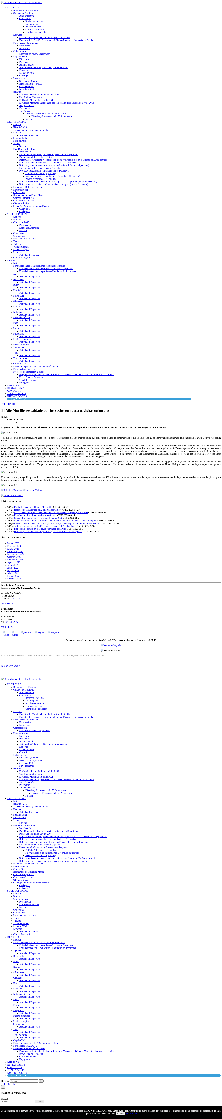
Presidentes (24, 108)
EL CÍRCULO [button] (14, 7)
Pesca (16, 328)
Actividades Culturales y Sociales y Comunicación (43, 67)
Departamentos (20, 56)
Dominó (17, 290)
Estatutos (17, 35)
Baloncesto (18, 279)
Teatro (16, 241)
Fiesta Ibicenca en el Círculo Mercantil (32, 507)
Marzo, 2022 (13, 576)
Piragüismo (18, 333)
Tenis (15, 352)
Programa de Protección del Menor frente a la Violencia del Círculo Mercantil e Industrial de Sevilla (66, 374)
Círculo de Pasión (21, 222)
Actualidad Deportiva (29, 276)
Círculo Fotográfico (22, 257)
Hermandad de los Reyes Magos (28, 195)
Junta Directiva (26, 15)
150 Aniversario (27, 111)
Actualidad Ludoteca (29, 255)
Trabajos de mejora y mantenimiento (30, 130)
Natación (17, 312)
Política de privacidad (73, 655)
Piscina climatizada (22, 339)
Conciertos (18, 233)
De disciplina (31, 24)
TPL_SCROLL (8, 1084)
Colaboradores (20, 51)
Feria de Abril (19, 140)
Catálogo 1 (24, 208)
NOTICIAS (13, 385)
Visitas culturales (21, 246)
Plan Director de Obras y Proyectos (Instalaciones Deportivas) (48, 154)
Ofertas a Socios (21, 203)
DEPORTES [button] (13, 260)
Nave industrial (26, 89)
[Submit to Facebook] (12, 490)
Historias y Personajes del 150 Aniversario (45, 113)
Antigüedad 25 (26, 105)
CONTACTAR (14, 391)
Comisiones (25, 18)
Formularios (25, 45)
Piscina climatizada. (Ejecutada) (40, 179)
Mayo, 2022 (13, 570)
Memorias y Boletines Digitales (28, 187)
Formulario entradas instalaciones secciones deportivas (39, 266)
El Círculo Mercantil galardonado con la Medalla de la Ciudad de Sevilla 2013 (56, 102)
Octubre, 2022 (14, 557)
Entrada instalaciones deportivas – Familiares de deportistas (47, 271)
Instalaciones (19, 78)
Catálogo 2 (24, 211)
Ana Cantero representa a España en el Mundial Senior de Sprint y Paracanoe (51, 512)
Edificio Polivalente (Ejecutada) (40, 173)
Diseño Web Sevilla (10, 666)
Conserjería (24, 75)
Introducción (25, 151)
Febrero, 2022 (14, 578)
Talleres (17, 244)
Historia (17, 92)
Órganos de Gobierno (23, 13)
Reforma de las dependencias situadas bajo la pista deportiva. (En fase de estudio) (58, 181)
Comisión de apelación (36, 32)
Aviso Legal (54, 655)
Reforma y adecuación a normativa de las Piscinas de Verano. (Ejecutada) (54, 165)
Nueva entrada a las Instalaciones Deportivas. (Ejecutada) (52, 176)
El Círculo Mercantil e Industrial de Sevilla (39, 94)
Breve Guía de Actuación (31, 377)
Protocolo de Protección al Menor (29, 371)
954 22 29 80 (12, 622)
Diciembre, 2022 (15, 551)
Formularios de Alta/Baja (25, 369)
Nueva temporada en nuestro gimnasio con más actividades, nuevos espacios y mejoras (55, 520)
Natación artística (21, 317)
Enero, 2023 (13, 548)
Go (41, 1081)
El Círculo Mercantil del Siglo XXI (36, 100)
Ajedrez (17, 274)
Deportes (23, 70)
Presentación (25, 225)
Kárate (16, 306)
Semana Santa (20, 138)
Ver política (131, 1113)
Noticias (29, 119)
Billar (16, 285)
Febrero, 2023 (14, 546)
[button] (9, 404)
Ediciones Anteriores (29, 227)
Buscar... (5, 1081)
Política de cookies (95, 655)
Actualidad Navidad (29, 135)
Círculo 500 (19, 192)
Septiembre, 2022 (15, 559)
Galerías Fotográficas (23, 198)
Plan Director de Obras (24, 149)
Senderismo (18, 347)
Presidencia (24, 62)
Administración (26, 64)
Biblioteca (18, 219)
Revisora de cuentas (34, 21)
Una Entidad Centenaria (30, 97)
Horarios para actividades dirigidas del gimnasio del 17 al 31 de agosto (48, 531)
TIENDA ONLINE (16, 393)
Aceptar (120, 1114)
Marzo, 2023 (13, 543)
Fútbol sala (18, 295)
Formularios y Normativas (25, 43)
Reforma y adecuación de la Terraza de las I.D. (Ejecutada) (47, 162)
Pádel (16, 323)
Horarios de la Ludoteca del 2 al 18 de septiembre (38, 509)
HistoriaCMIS (20, 127)
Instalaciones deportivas (30, 83)
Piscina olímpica (21, 344)
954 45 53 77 (17, 598)
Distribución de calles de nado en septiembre (35, 515)
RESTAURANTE (16, 388)
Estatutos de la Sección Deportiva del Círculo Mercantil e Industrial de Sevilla (56, 40)
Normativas (24, 48)
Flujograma (24, 382)
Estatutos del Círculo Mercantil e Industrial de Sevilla (44, 37)
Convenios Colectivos (23, 200)
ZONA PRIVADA (17, 399)
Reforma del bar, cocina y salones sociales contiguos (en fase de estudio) (53, 184)
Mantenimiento (26, 73)
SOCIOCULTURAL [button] (17, 214)
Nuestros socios (20, 189)
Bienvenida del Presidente (25, 10)
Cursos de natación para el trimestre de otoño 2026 (38, 518)
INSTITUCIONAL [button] (16, 121)
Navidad (17, 132)
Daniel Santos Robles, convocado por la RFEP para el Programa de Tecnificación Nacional (58, 523)
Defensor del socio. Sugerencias (34, 54)
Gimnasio (18, 301)
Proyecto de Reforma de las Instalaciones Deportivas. (44, 170)
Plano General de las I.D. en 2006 (35, 157)
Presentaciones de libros (24, 238)
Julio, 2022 (12, 565)
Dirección (24, 59)
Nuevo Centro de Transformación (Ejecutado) (41, 168)
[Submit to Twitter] (32, 490)
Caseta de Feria (26, 86)
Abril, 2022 (12, 573)
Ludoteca (17, 252)
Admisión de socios (34, 26)
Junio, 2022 (12, 567)
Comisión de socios (34, 29)
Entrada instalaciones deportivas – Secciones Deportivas (46, 268)
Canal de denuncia (28, 380)
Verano (16, 143)
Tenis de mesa (20, 358)
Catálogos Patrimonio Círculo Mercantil (32, 206)
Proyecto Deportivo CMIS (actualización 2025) (35, 366)
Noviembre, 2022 (15, 554)
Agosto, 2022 (13, 562)
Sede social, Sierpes (28, 81)
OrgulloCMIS (20, 363)
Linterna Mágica (21, 249)
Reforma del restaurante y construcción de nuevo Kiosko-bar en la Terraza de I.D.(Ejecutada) (63, 160)
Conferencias (19, 236)
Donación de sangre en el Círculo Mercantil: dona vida (40, 528)
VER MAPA (7, 603)
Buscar (4, 1098)
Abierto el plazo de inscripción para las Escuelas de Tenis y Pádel (45, 526)
